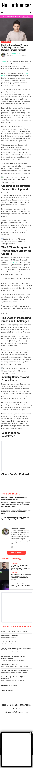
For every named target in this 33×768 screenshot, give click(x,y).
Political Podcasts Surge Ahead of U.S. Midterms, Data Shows (15, 498)
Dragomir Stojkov (14, 53)
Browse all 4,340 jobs (9, 685)
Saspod (3, 61)
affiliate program (13, 262)
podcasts (15, 524)
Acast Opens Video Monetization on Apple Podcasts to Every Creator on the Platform (16, 511)
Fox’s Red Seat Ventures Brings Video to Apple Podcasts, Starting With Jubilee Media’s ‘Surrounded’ (15, 504)
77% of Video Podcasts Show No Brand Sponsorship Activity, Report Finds (15, 518)
